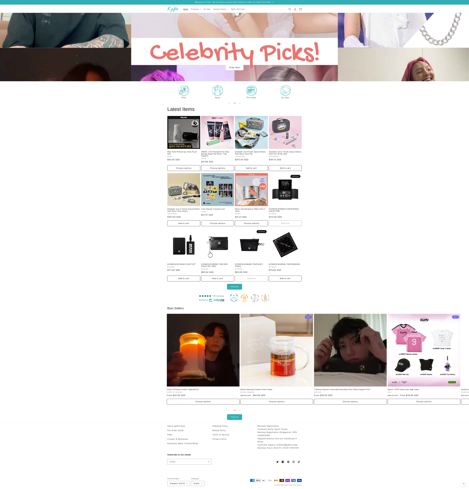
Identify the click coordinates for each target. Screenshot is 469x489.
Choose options (184, 168)
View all (234, 286)
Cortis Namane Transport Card (213, 209)
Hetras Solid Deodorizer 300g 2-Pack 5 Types (250, 210)
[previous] (229, 103)
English (196, 483)
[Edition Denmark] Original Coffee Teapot (256, 389)
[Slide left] (229, 410)
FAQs (169, 434)
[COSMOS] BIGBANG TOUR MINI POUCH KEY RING (214, 265)
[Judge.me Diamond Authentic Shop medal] (234, 298)
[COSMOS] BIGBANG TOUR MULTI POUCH (249, 265)
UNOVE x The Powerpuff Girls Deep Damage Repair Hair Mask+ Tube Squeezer (215, 154)
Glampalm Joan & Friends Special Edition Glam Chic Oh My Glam (285, 153)
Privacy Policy (219, 439)
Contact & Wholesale (177, 439)
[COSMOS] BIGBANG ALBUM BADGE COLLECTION (284, 210)
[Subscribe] (208, 462)
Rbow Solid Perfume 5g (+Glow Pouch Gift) (182, 153)
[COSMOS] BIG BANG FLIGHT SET (181, 264)
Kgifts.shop (284, 485)
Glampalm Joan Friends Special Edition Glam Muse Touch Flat (250, 153)
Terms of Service (220, 434)
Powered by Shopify (295, 485)
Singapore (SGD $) (177, 483)
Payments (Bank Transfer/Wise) (182, 443)
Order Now (234, 67)
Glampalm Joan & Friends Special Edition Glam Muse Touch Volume (183, 210)
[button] (196, 9)
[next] (240, 103)
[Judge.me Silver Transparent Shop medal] (255, 298)
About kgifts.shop (176, 426)
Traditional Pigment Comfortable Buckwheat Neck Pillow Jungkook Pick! (342, 389)
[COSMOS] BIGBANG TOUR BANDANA (284, 264)
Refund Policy (219, 430)
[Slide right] (240, 410)
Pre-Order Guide (175, 430)
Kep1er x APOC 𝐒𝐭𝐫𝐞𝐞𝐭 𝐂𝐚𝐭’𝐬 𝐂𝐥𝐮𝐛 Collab (403, 389)
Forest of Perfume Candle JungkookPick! (183, 389)
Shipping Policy (220, 426)
